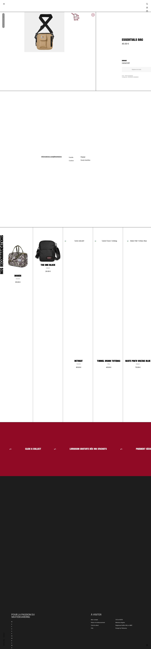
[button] (93, 15)
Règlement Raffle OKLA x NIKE (123, 625)
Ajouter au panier (18, 303)
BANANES (136, 77)
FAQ (92, 628)
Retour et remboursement (98, 622)
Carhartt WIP (126, 63)
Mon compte (94, 620)
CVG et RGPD (119, 620)
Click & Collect (26, 449)
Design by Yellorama (121, 628)
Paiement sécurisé (138, 449)
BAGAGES (130, 77)
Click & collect (95, 625)
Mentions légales (120, 622)
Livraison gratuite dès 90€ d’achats (81, 449)
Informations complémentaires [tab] (51, 156)
